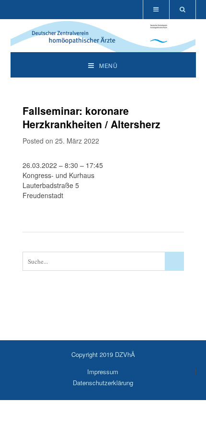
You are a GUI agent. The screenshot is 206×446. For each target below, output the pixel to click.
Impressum (102, 371)
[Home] (103, 47)
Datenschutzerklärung (103, 382)
